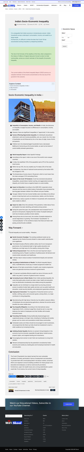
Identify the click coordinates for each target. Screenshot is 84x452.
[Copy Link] (1, 226)
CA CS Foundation (47, 425)
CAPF (44, 427)
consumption (12, 381)
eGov (63, 421)
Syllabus (26, 421)
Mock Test (64, 427)
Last (68, 37)
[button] (76, 5)
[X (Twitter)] (1, 220)
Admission (64, 423)
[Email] (1, 223)
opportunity (30, 381)
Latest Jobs (65, 418)
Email (63, 40)
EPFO (44, 434)
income (18, 381)
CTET (44, 441)
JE (43, 423)
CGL (44, 436)
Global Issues (27, 439)
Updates (26, 441)
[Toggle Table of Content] (52, 84)
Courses (64, 430)
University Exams (28, 430)
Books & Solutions (28, 434)
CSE (32, 18)
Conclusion (13, 89)
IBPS (44, 418)
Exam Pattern (27, 436)
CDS (44, 430)
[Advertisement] (70, 19)
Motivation (26, 423)
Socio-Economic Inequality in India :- (20, 85)
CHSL (44, 439)
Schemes (26, 427)
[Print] (1, 229)
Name (64, 33)
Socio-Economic (38, 381)
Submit (64, 46)
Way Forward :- (14, 87)
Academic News (28, 432)
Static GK (26, 418)
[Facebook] (1, 217)
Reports (26, 425)
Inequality (24, 381)
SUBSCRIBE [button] (69, 404)
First (63, 37)
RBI (44, 421)
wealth (45, 381)
